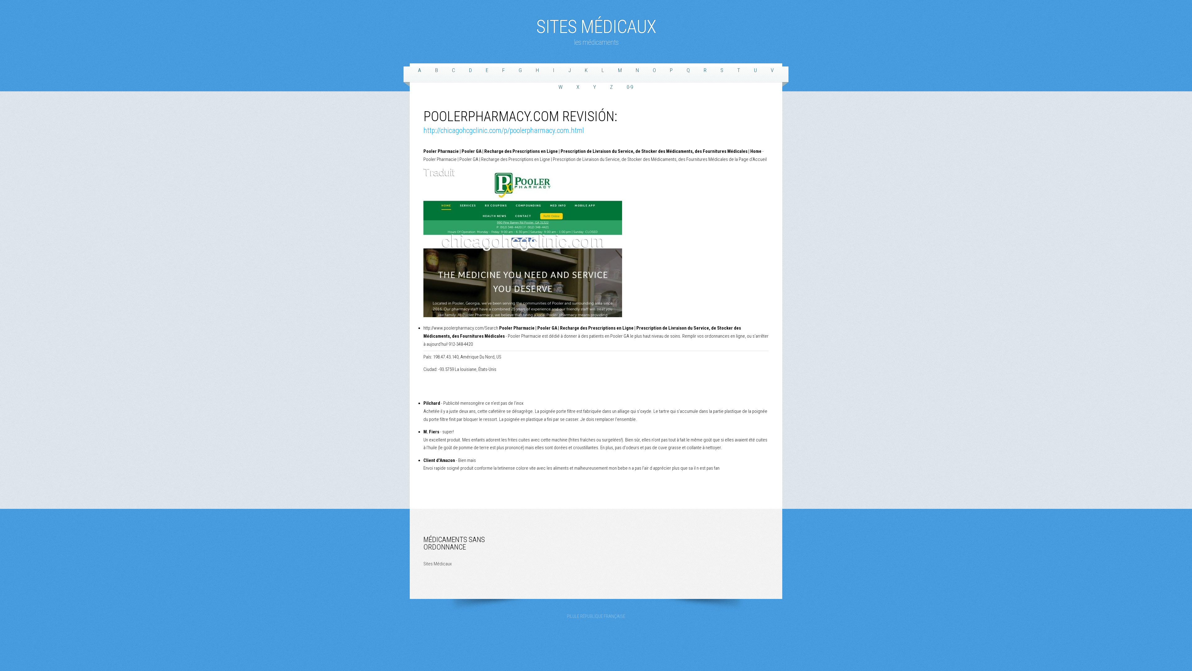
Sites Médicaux (596, 23)
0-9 (630, 87)
